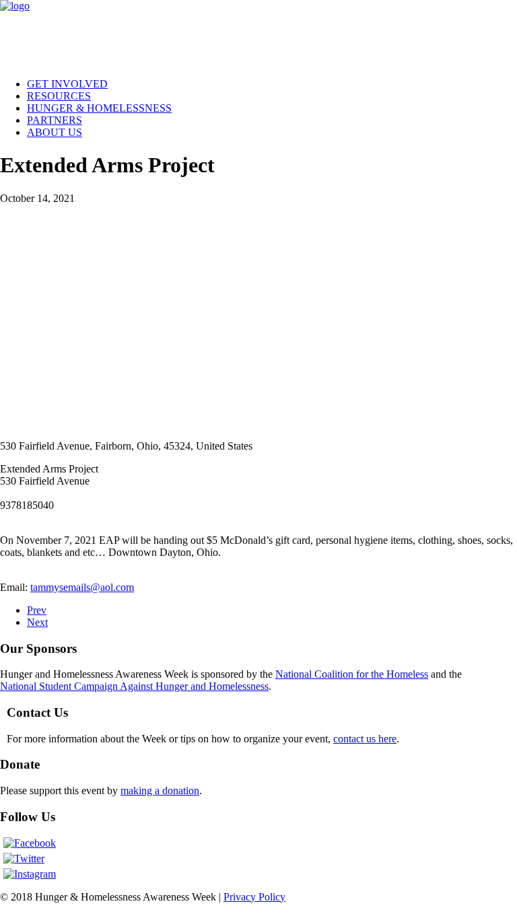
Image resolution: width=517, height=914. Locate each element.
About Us (54, 132)
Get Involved (67, 84)
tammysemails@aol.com (82, 587)
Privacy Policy (254, 897)
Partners (54, 120)
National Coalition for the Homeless (351, 674)
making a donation (159, 790)
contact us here (365, 738)
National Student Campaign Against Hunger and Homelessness (134, 686)
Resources (59, 96)
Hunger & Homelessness (99, 108)
